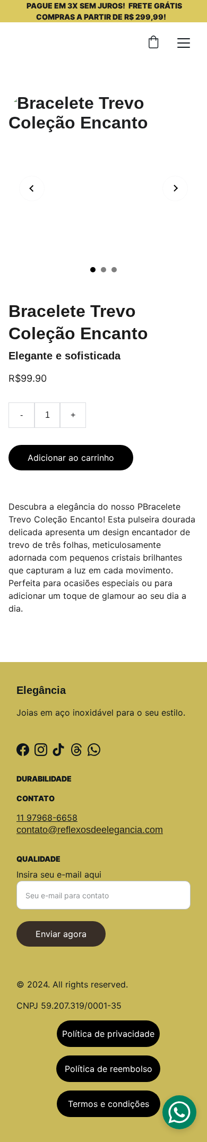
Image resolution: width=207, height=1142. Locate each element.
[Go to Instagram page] (40, 749)
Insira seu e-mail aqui (58, 874)
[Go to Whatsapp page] (94, 749)
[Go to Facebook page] (22, 749)
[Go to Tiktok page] (58, 749)
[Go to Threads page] (76, 749)
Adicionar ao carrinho (71, 457)
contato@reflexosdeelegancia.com (89, 830)
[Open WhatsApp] (179, 1112)
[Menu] (183, 43)
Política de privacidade (108, 1033)
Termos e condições (108, 1103)
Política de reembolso (108, 1068)
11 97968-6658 (46, 817)
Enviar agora (61, 934)
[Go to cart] (153, 43)
